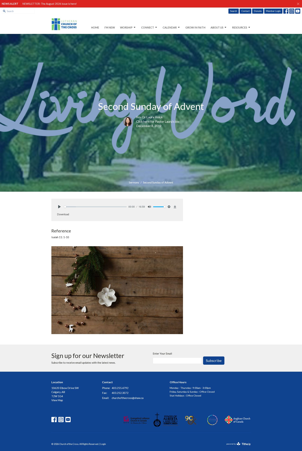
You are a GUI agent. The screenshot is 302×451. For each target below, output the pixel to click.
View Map (57, 400)
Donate (258, 11)
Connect (147, 27)
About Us (217, 27)
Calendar (170, 27)
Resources (239, 27)
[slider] (95, 206)
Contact (245, 11)
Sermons (134, 182)
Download (63, 214)
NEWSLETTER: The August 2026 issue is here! (49, 3)
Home (95, 27)
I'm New (109, 27)
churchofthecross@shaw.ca (127, 397)
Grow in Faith (195, 27)
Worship (126, 27)
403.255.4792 (120, 387)
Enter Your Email (162, 353)
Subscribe (214, 360)
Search (233, 11)
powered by (236, 447)
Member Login (273, 11)
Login (103, 444)
